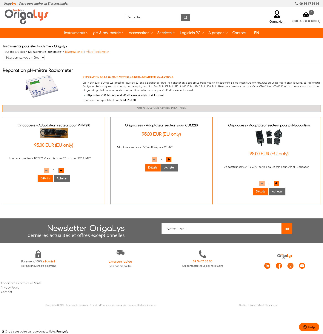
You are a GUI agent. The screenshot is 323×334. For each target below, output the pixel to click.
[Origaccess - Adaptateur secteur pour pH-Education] (269, 145)
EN (256, 33)
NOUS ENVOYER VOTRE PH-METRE (161, 108)
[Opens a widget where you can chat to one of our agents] (309, 327)
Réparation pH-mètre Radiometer (87, 51)
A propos (216, 33)
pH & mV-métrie (107, 33)
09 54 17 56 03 (128, 100)
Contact (239, 33)
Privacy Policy (10, 287)
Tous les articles (14, 51)
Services (164, 33)
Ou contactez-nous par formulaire (202, 266)
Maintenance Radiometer (45, 51)
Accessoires (139, 33)
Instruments (74, 33)
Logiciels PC (190, 33)
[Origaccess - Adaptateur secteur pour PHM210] (54, 136)
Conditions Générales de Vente (21, 283)
